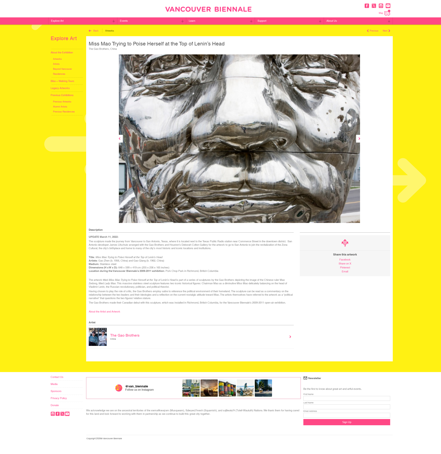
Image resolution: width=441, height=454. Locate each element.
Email (345, 271)
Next (385, 30)
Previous (374, 30)
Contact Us (57, 376)
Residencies (59, 74)
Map (381, 13)
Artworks (57, 59)
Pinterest (345, 267)
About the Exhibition (62, 52)
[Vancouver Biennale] (208, 9)
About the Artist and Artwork (104, 311)
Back (96, 30)
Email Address (310, 411)
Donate (55, 405)
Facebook (345, 259)
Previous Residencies (64, 111)
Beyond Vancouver (62, 69)
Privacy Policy (59, 398)
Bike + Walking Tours (62, 81)
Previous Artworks (62, 101)
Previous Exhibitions (62, 95)
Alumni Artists (60, 106)
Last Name (308, 402)
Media (54, 384)
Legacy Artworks (60, 88)
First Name (308, 394)
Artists (56, 64)
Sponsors (56, 391)
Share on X (345, 263)
